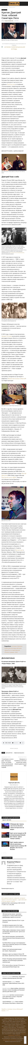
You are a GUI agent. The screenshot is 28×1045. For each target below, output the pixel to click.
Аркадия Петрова (6, 336)
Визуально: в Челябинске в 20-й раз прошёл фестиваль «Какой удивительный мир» (20, 762)
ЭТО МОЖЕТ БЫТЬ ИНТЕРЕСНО (10, 817)
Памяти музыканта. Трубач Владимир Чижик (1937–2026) (13, 983)
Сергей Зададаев (6, 1001)
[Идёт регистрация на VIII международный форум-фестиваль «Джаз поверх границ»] (5, 835)
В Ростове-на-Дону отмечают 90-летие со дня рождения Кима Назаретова (13, 966)
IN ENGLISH (17, 1035)
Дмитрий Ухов (9, 752)
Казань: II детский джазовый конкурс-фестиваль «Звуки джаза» (12, 950)
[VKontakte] (12, 811)
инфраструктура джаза (19, 752)
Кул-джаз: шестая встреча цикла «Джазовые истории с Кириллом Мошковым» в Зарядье (12, 996)
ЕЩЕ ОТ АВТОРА (6, 820)
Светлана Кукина (6, 981)
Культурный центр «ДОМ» (9, 477)
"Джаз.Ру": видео (4, 827)
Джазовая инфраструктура (5, 836)
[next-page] (5, 853)
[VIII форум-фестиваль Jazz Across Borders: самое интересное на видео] (5, 826)
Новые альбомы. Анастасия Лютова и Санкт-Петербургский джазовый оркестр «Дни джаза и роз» (13, 990)
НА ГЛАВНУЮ (5, 7)
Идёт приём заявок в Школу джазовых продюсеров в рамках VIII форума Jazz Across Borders (18, 845)
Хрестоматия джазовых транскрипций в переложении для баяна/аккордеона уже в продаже (13, 938)
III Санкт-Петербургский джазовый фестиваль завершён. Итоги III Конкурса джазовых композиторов (14, 960)
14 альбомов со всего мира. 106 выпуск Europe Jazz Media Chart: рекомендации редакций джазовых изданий (7, 763)
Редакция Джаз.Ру (9, 20)
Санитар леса (11, 84)
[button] (2, 4)
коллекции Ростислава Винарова (17, 252)
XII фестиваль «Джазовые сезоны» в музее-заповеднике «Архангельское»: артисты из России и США (13, 931)
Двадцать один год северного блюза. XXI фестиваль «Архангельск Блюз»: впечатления (14, 954)
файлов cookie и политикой (9, 1040)
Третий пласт (19, 550)
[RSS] (9, 811)
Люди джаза (12, 7)
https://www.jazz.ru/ (14, 784)
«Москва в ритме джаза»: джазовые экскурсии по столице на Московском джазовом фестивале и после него (12, 915)
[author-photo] (14, 780)
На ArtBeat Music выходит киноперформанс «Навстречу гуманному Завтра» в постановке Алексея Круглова (14, 944)
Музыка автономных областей (16, 378)
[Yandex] (15, 811)
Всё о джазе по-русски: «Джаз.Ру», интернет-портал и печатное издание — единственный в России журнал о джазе (14, 899)
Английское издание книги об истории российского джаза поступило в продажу (13, 926)
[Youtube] (19, 811)
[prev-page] (3, 853)
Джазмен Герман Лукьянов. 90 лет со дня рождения (13, 921)
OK (25, 1040)
